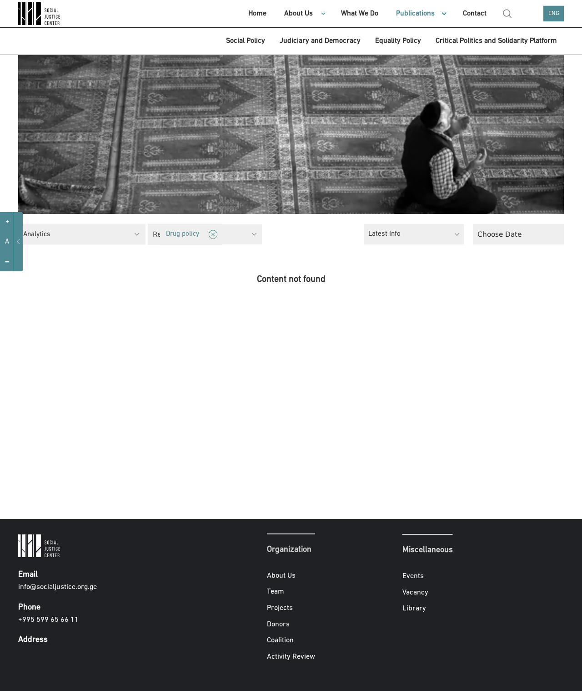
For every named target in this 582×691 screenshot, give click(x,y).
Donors (278, 624)
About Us (298, 13)
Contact (475, 13)
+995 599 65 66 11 (48, 620)
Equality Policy (398, 41)
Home (257, 13)
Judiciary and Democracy (320, 41)
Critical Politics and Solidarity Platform (496, 41)
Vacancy (415, 592)
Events (413, 576)
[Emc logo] (41, 13)
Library (414, 608)
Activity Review (291, 657)
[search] (507, 13)
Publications (415, 13)
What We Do (359, 13)
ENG (553, 13)
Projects (280, 608)
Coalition (280, 640)
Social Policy (245, 41)
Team (275, 591)
